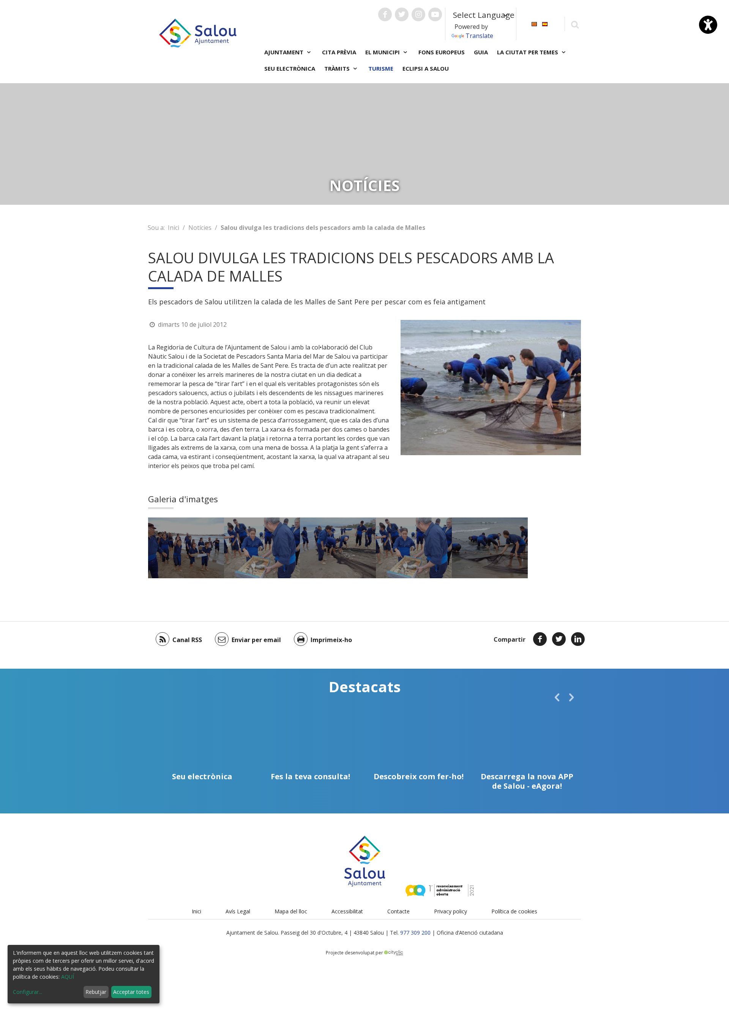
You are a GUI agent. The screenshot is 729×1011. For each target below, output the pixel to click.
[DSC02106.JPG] (490, 547)
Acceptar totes (131, 991)
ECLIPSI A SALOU (425, 68)
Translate (479, 36)
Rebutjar (95, 991)
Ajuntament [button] (284, 52)
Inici (173, 227)
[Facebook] (540, 639)
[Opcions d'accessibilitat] (708, 24)
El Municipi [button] (383, 52)
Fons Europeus (441, 52)
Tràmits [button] (337, 68)
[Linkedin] (578, 639)
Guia (481, 52)
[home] (198, 32)
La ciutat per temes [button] (528, 52)
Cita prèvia (339, 52)
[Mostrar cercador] (575, 24)
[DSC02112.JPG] (186, 547)
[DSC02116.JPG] (262, 547)
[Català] (534, 23)
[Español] (545, 23)
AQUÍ (67, 976)
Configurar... (27, 991)
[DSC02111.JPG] (338, 547)
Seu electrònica (289, 68)
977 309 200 (415, 932)
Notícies (199, 227)
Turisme (380, 68)
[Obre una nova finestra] (385, 14)
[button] (557, 697)
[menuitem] (534, 23)
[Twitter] (559, 639)
